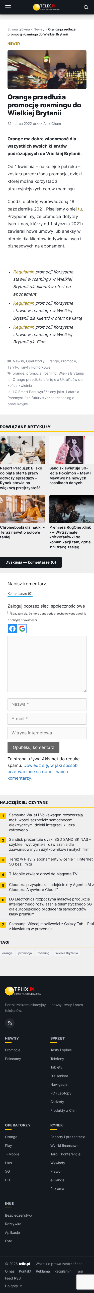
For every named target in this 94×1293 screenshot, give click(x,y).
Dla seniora (59, 1076)
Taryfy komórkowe (35, 367)
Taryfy (13, 367)
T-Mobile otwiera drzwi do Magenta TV (43, 874)
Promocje (68, 361)
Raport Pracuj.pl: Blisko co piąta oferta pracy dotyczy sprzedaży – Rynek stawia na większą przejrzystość (21, 478)
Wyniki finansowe (64, 1145)
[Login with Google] (22, 628)
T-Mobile (12, 1154)
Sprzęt (57, 1038)
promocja (34, 373)
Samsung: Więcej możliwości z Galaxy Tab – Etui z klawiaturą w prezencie (51, 926)
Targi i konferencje (65, 1154)
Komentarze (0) (20, 593)
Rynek (56, 1125)
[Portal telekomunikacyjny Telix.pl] (47, 7)
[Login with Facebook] (12, 628)
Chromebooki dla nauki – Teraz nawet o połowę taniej (22, 532)
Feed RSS (13, 1278)
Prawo (55, 1171)
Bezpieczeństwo (18, 1215)
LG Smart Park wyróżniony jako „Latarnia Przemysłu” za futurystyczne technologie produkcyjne (43, 398)
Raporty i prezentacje (67, 1137)
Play (8, 1145)
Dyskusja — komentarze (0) (31, 562)
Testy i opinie (61, 1050)
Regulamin (23, 271)
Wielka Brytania (71, 373)
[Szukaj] (85, 7)
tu (80, 209)
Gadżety (57, 1101)
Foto (8, 1241)
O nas (10, 1271)
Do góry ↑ (13, 1286)
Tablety (56, 1067)
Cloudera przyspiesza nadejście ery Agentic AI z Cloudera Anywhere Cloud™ (51, 887)
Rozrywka (13, 1224)
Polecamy (13, 1059)
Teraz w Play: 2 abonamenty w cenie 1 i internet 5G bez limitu (51, 861)
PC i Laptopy (60, 1093)
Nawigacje (59, 1084)
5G (7, 1171)
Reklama (57, 1188)
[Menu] (8, 7)
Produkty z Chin (63, 1110)
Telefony (57, 1059)
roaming (50, 373)
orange (18, 373)
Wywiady (57, 1163)
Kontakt (25, 1271)
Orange (53, 361)
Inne (9, 1203)
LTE (8, 1180)
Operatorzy (35, 361)
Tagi (79, 1271)
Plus (8, 1163)
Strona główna (19, 29)
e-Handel (57, 1180)
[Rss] (10, 1023)
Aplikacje (12, 1232)
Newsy (39, 29)
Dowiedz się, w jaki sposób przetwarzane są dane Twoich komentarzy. (43, 772)
